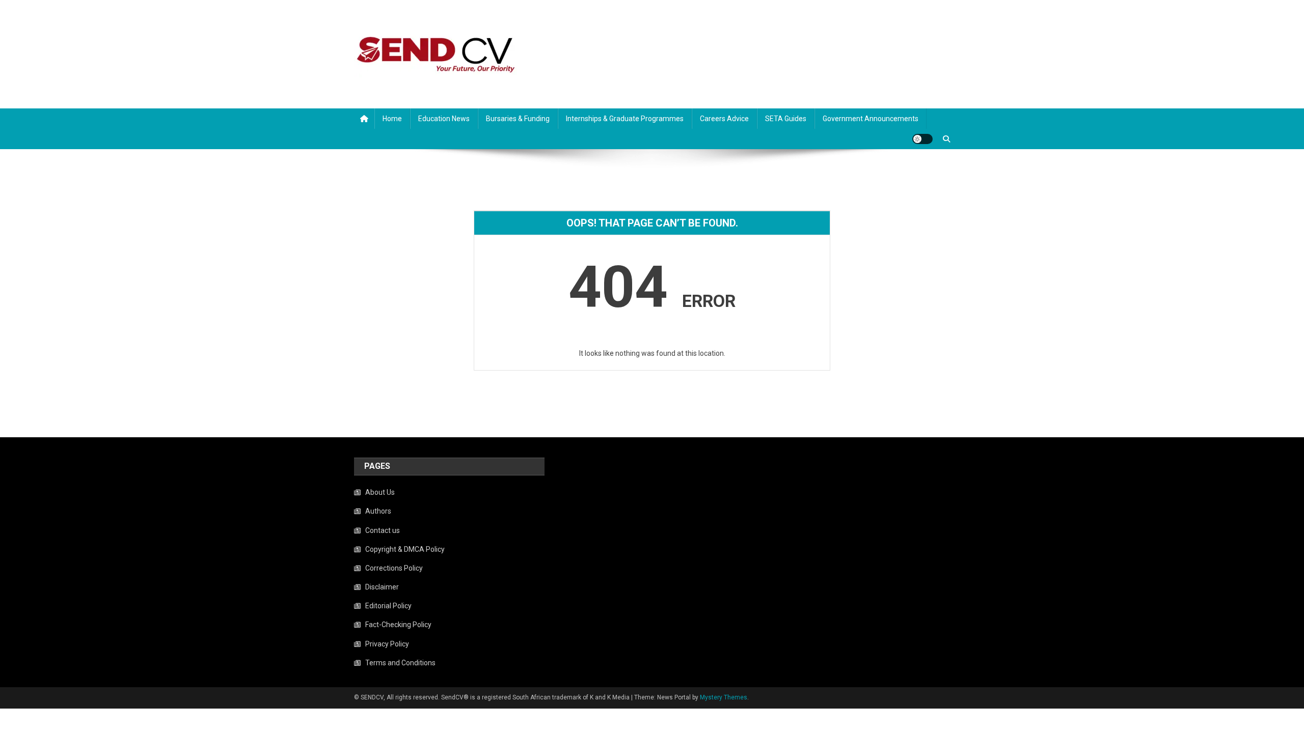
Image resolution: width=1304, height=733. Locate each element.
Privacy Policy (387, 644)
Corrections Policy (394, 568)
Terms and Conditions (400, 663)
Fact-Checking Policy (398, 625)
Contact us (382, 530)
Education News (444, 119)
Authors (378, 511)
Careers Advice (724, 119)
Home (392, 119)
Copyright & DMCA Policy (405, 549)
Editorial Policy (388, 606)
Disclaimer (382, 587)
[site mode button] (922, 139)
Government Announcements (870, 119)
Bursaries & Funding (518, 119)
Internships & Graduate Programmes (625, 119)
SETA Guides (785, 119)
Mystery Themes (723, 697)
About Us (380, 492)
